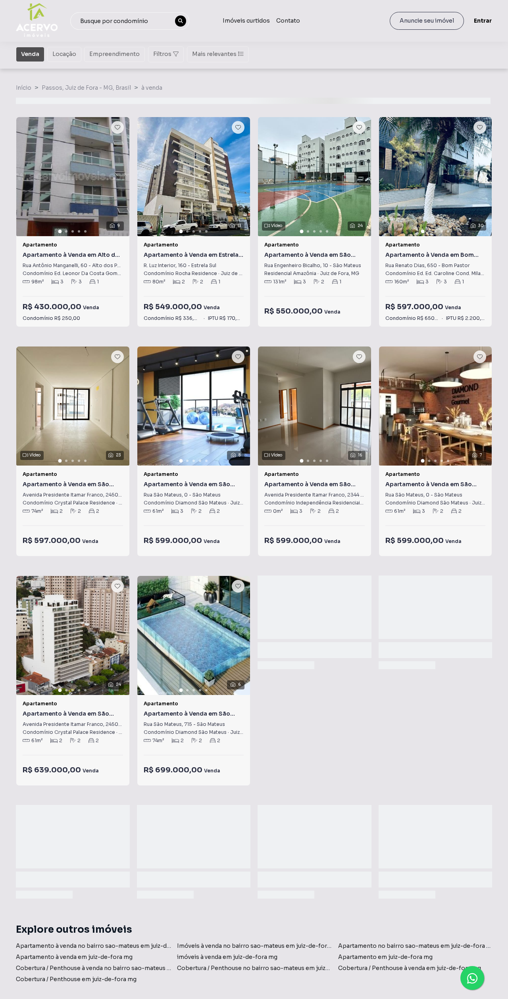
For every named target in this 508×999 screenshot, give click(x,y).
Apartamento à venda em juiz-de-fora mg (74, 957)
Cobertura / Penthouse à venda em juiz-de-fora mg (409, 968)
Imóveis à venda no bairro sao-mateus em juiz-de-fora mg (259, 945)
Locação (64, 54)
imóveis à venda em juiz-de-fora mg (227, 957)
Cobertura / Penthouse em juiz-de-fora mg (76, 979)
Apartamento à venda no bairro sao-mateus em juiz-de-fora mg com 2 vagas (123, 945)
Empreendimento (114, 54)
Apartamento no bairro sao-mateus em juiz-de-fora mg (416, 945)
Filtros (162, 54)
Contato (288, 20)
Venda (30, 54)
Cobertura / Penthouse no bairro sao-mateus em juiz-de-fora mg (268, 968)
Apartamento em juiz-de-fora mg (385, 957)
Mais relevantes (214, 54)
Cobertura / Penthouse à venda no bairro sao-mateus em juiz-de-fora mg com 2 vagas (136, 968)
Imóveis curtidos (246, 20)
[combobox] (129, 21)
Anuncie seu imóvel (427, 20)
